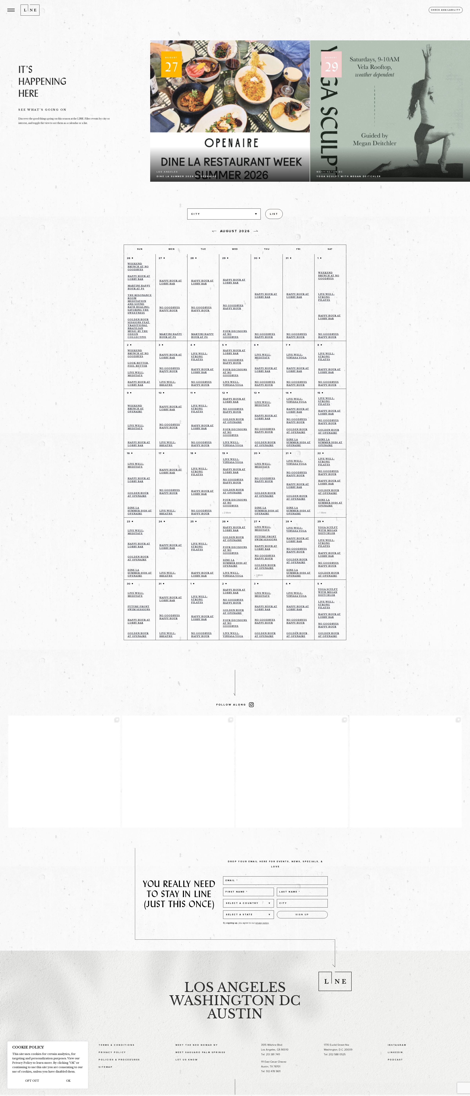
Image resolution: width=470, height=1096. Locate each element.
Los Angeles (235, 987)
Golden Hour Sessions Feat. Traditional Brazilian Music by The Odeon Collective (139, 328)
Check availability (445, 10)
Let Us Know (187, 1060)
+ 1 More (321, 512)
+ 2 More (226, 512)
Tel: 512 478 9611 (271, 1071)
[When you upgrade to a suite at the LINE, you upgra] (406, 772)
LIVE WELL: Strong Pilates (326, 297)
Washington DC (235, 1001)
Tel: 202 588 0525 (335, 1054)
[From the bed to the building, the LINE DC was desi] (64, 772)
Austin (235, 1014)
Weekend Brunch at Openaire (136, 408)
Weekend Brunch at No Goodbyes (138, 266)
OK (68, 1080)
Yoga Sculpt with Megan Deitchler (328, 530)
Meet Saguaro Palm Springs (201, 1052)
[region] (47, 1065)
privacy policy (262, 923)
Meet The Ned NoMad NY (197, 1045)
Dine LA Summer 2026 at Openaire (298, 442)
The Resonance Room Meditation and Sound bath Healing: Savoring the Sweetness (140, 304)
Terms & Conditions (117, 1045)
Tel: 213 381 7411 (270, 1054)
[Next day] (256, 231)
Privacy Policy (112, 1052)
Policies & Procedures (119, 1060)
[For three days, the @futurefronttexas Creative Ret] (292, 772)
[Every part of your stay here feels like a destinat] (178, 772)
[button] (11, 10)
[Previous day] (214, 231)
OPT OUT (32, 1080)
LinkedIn (395, 1052)
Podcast (395, 1060)
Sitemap (106, 1067)
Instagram (397, 1045)
